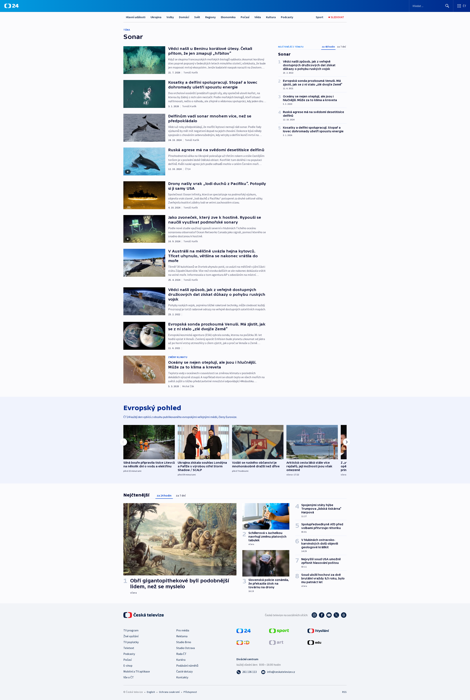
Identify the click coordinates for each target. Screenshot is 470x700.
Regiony (210, 17)
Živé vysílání (130, 636)
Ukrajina (156, 17)
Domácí (184, 17)
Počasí (245, 17)
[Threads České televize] (344, 615)
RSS (344, 692)
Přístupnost (190, 692)
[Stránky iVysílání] (318, 630)
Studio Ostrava (185, 648)
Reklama (181, 636)
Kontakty (182, 677)
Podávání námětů (187, 665)
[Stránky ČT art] (276, 642)
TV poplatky (131, 642)
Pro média (182, 630)
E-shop (127, 665)
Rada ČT (181, 654)
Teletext (128, 648)
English (151, 692)
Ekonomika (228, 17)
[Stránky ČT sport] (279, 630)
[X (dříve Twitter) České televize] (336, 615)
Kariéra (180, 659)
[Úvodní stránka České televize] (143, 615)
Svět (197, 17)
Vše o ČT (128, 677)
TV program (130, 630)
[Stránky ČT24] (243, 630)
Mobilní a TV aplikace (136, 671)
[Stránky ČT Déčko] (243, 642)
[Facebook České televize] (322, 615)
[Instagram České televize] (314, 615)
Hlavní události (135, 17)
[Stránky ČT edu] (314, 642)
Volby (170, 17)
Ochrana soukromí (169, 692)
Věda (257, 17)
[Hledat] (447, 6)
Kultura (271, 17)
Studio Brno (183, 642)
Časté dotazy (184, 671)
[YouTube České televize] (329, 615)
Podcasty (287, 17)
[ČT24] (11, 6)
